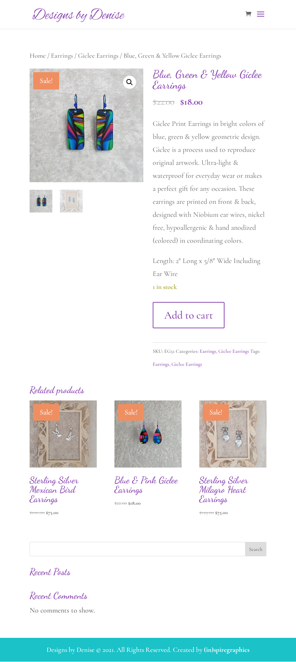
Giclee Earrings (98, 56)
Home (38, 56)
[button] (129, 82)
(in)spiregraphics (226, 649)
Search (255, 549)
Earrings (62, 56)
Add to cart (188, 315)
